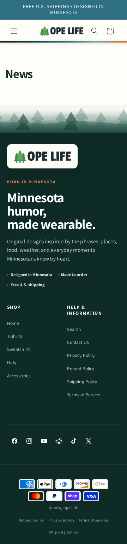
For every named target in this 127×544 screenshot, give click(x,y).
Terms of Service (83, 394)
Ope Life (71, 507)
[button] (14, 31)
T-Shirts (14, 336)
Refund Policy (80, 368)
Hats (11, 362)
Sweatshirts (19, 349)
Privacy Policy (81, 355)
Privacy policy (61, 520)
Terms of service (93, 520)
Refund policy (31, 520)
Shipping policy (63, 532)
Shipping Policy (82, 381)
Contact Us (78, 342)
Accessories (19, 375)
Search (74, 329)
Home (13, 323)
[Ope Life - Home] (42, 156)
